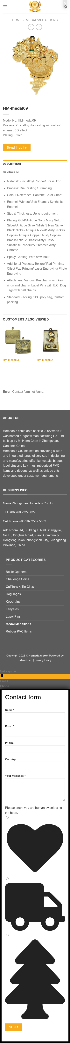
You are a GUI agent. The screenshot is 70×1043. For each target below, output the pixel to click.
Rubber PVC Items (19, 631)
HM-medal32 (45, 359)
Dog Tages (13, 594)
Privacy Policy (43, 660)
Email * (9, 726)
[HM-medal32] (52, 341)
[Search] (65, 6)
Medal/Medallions (42, 20)
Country (10, 759)
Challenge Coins (17, 579)
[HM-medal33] (18, 341)
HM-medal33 (11, 359)
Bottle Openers (16, 571)
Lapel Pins (13, 616)
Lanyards (12, 609)
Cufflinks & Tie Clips (20, 586)
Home (17, 20)
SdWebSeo (25, 660)
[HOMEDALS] (35, 7)
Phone (9, 742)
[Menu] (5, 6)
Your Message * (15, 775)
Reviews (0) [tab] (11, 171)
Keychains (13, 601)
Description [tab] (12, 163)
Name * (9, 709)
